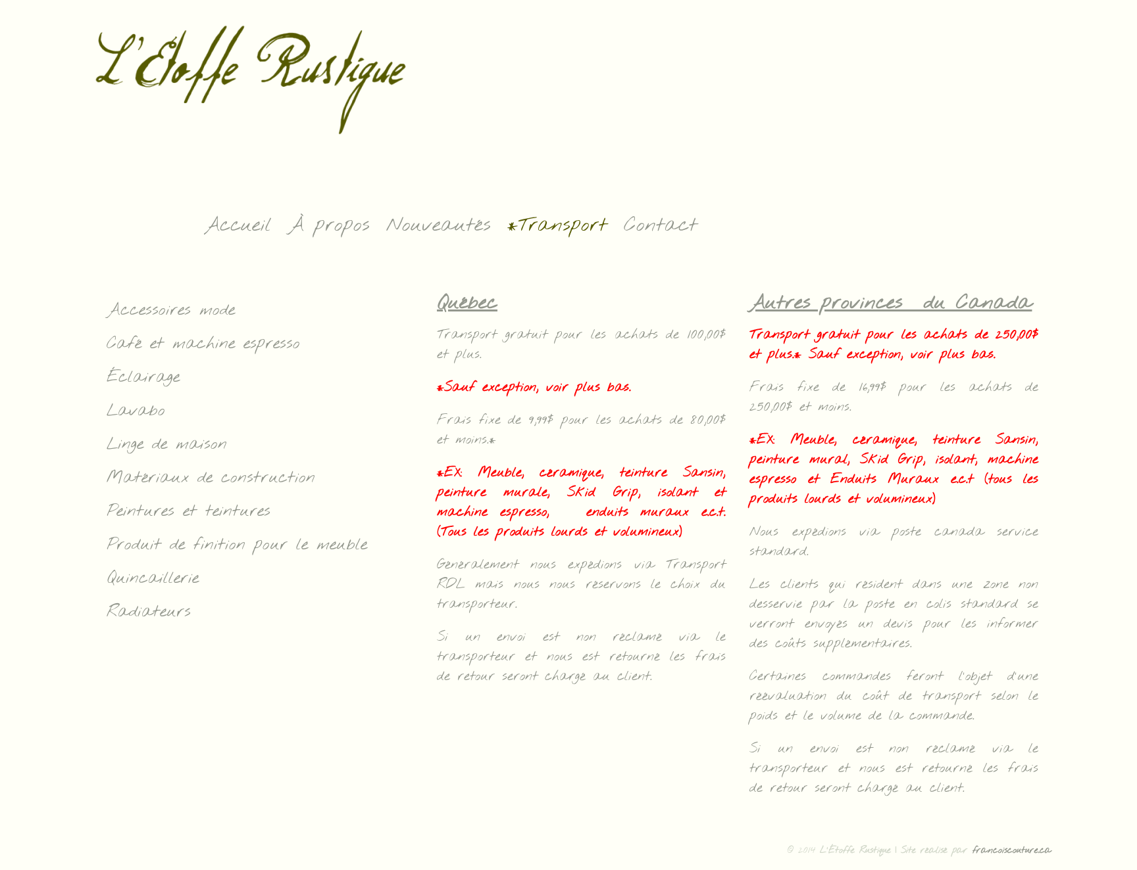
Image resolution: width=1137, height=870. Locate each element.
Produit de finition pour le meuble (237, 545)
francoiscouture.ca (1012, 850)
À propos (329, 225)
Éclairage (143, 377)
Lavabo (136, 411)
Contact (660, 225)
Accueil (238, 225)
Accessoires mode (171, 310)
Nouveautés (438, 225)
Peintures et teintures (188, 511)
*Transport (557, 225)
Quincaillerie (153, 578)
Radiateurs (149, 612)
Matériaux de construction (211, 478)
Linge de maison (167, 444)
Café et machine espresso (203, 344)
